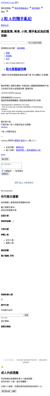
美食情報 (21, 48)
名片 (8, 59)
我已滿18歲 (6, 391)
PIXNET (11, 360)
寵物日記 (20, 147)
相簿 (8, 53)
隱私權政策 (43, 360)
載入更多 (5, 159)
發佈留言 (5, 174)
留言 (23, 141)
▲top (3, 154)
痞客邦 (17, 141)
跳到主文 (5, 25)
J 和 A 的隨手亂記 (16, 19)
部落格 (9, 56)
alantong (4, 127)
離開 (14, 391)
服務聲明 (26, 362)
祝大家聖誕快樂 (16, 69)
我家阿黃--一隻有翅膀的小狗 (28, 150)
